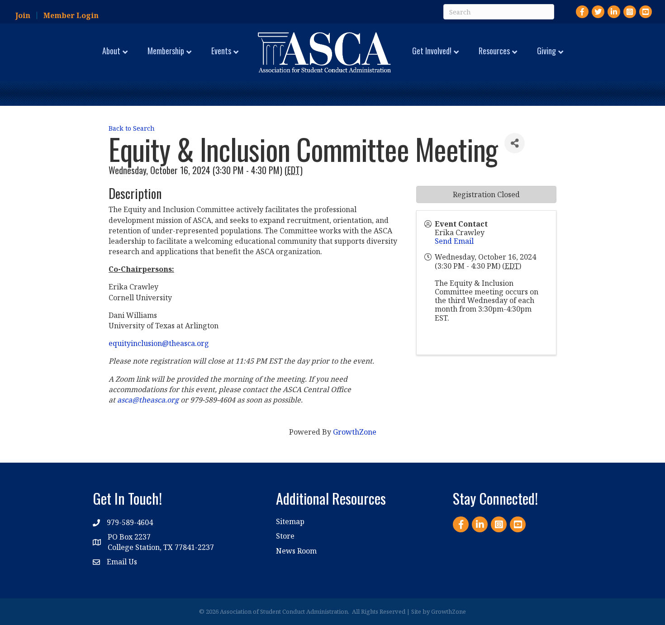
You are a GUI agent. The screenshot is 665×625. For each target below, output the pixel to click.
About (111, 51)
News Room (296, 551)
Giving (546, 51)
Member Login (71, 15)
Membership (165, 51)
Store (285, 536)
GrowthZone (354, 432)
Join (22, 15)
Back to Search (132, 128)
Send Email (454, 241)
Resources (494, 51)
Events (221, 51)
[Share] (514, 143)
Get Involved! (431, 51)
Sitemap (290, 521)
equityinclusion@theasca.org (159, 343)
